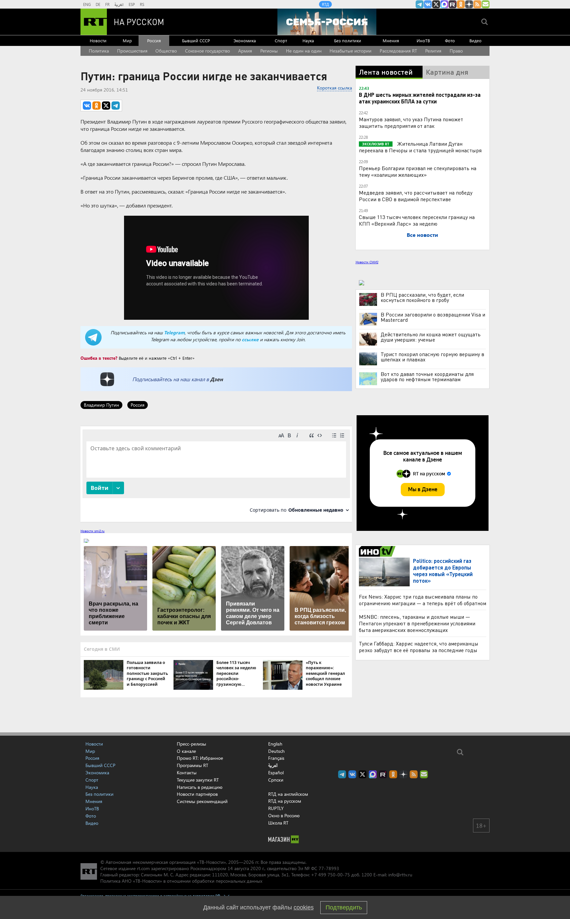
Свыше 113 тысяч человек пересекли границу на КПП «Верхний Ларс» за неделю (417, 220)
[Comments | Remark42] (216, 473)
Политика (99, 51)
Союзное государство (207, 51)
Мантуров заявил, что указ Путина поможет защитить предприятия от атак (411, 122)
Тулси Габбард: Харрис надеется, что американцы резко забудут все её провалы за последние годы (418, 646)
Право (456, 51)
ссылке (250, 339)
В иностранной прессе (378, 551)
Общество (166, 51)
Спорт (281, 40)
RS (142, 4)
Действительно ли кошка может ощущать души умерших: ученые (431, 337)
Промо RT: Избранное (200, 758)
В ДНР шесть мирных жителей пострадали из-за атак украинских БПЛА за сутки (420, 98)
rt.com (143, 868)
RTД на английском (288, 794)
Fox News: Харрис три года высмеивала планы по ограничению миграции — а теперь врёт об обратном (422, 600)
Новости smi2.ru (92, 531)
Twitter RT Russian (436, 4)
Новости (98, 40)
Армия (245, 51)
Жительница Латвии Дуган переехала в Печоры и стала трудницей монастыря (420, 147)
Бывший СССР (196, 40)
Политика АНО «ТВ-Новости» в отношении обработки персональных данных (181, 881)
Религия (433, 51)
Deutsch (276, 751)
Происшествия (132, 51)
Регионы (269, 51)
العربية (119, 4)
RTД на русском (284, 801)
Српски (275, 780)
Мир (127, 40)
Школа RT (278, 823)
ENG (87, 4)
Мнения (391, 40)
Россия (154, 40)
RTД (325, 4)
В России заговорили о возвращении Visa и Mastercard (433, 317)
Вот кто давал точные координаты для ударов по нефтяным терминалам (427, 376)
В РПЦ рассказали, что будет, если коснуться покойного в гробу (422, 297)
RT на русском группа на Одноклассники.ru (461, 4)
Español (276, 772)
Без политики (347, 40)
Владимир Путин (101, 405)
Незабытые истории (350, 51)
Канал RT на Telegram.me (420, 4)
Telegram (174, 332)
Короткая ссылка (334, 88)
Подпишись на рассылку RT (486, 4)
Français (276, 758)
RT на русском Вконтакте (428, 4)
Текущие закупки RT (198, 780)
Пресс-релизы (191, 744)
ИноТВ (423, 40)
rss (477, 4)
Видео (475, 40)
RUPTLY (276, 808)
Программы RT (192, 765)
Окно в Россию (284, 815)
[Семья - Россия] (326, 22)
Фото (450, 40)
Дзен (216, 379)
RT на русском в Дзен (469, 4)
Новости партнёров (197, 794)
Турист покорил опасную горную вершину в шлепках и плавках (432, 356)
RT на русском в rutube (453, 4)
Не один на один (304, 51)
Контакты (187, 772)
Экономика (245, 40)
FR (107, 4)
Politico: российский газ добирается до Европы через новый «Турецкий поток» (443, 570)
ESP (132, 4)
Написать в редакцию (199, 787)
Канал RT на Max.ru (444, 4)
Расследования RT (398, 51)
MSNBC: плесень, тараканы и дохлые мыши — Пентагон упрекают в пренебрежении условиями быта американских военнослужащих (417, 623)
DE (98, 4)
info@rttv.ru (400, 874)
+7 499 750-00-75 (330, 874)
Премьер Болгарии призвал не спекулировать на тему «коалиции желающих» (417, 171)
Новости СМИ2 (367, 262)
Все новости (422, 234)
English (275, 744)
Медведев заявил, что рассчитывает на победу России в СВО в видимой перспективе (415, 195)
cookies (304, 907)
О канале (186, 751)
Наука (308, 40)
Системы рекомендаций (202, 801)
